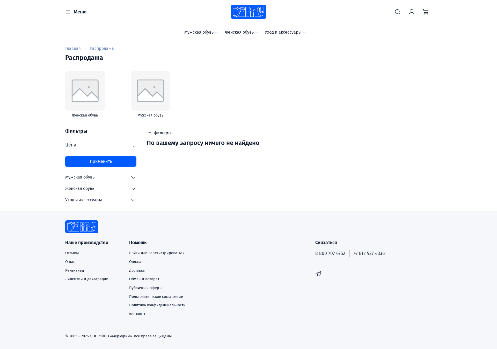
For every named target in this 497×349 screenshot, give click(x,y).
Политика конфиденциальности (157, 305)
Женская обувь (239, 32)
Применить (101, 161)
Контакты (137, 314)
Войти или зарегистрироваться (157, 253)
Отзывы (72, 253)
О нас (70, 262)
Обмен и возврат (144, 279)
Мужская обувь (199, 32)
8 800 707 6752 (330, 253)
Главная (73, 48)
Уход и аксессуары (283, 32)
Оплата (135, 262)
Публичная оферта (146, 288)
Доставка (137, 270)
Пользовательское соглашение (156, 296)
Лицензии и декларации (86, 279)
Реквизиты (74, 270)
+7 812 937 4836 (369, 253)
